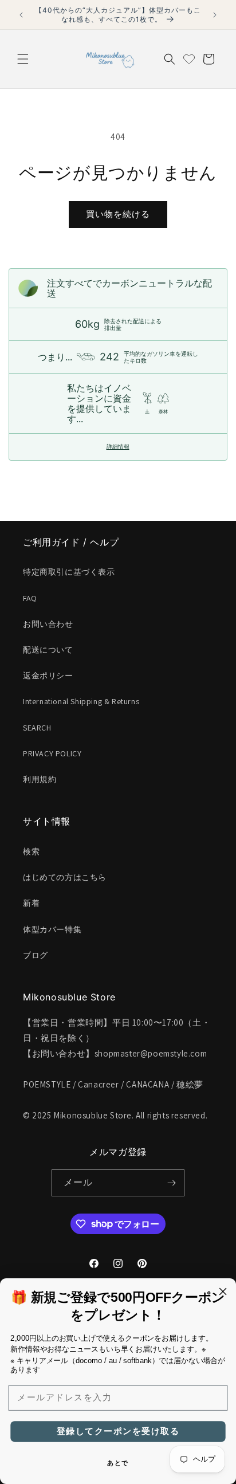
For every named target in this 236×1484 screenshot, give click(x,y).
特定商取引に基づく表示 (69, 572)
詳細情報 (118, 446)
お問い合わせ (48, 624)
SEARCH (37, 728)
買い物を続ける (118, 214)
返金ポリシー (48, 675)
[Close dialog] (222, 1291)
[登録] (171, 1182)
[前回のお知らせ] (21, 15)
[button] (23, 59)
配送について (48, 650)
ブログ (35, 955)
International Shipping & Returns (81, 701)
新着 (31, 903)
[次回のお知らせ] (214, 15)
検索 (31, 851)
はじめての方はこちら (65, 877)
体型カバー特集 (52, 929)
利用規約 (39, 779)
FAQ (30, 598)
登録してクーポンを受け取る (118, 1431)
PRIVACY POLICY (52, 753)
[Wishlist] (189, 59)
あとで (118, 1463)
